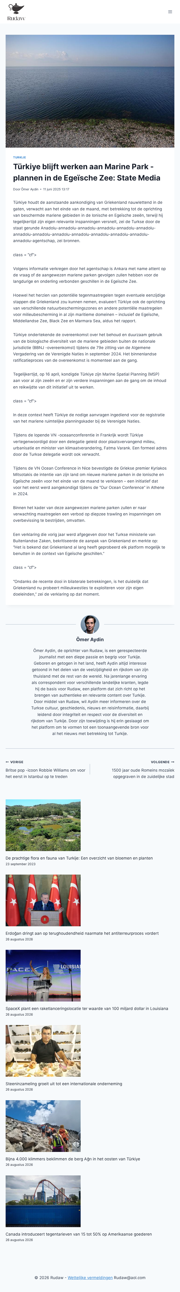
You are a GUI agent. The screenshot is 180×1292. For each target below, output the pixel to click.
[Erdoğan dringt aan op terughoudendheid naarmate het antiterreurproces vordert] (90, 900)
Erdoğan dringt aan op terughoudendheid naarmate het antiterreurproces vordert (82, 933)
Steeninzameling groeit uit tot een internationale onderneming (64, 1083)
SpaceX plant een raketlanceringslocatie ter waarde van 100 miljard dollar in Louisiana (87, 1008)
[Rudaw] (16, 11)
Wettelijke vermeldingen (90, 1277)
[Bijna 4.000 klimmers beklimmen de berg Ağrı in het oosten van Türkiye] (90, 1126)
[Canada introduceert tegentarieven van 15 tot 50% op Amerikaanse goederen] (90, 1201)
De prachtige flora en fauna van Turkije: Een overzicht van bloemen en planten (79, 858)
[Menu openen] (170, 11)
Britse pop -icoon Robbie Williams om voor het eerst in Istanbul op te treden (45, 769)
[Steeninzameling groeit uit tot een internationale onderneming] (90, 1051)
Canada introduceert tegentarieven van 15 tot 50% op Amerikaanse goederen (79, 1234)
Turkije (19, 157)
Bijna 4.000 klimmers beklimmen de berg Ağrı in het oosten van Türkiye (73, 1159)
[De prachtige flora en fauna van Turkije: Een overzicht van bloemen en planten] (90, 825)
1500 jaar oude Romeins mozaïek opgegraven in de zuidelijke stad (143, 769)
